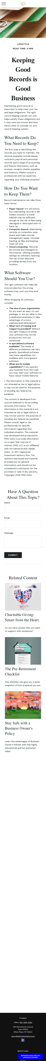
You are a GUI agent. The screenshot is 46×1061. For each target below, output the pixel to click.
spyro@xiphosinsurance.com (23, 1036)
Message (8, 533)
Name (7, 502)
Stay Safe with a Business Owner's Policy (19, 728)
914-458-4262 (26, 1022)
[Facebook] (22, 1040)
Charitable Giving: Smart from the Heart (22, 617)
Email (7, 517)
